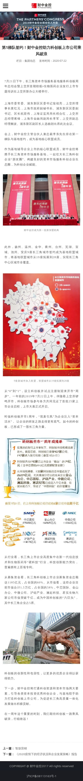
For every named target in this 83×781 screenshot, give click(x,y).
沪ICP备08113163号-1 (42, 776)
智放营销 (21, 748)
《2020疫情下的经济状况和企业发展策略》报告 (46, 754)
